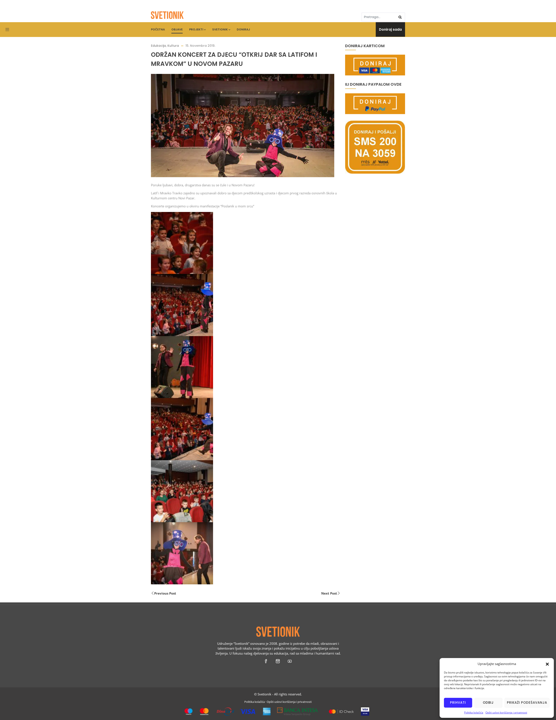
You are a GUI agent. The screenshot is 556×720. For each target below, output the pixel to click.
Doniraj (243, 29)
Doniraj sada (390, 29)
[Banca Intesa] (297, 710)
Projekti (196, 29)
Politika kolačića (473, 712)
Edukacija (158, 45)
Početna (158, 29)
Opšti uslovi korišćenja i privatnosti (506, 712)
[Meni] (7, 30)
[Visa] (365, 710)
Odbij (488, 702)
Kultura (173, 45)
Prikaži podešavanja (527, 702)
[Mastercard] (341, 710)
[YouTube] (290, 660)
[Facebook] (266, 660)
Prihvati (458, 702)
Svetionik (220, 29)
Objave (177, 29)
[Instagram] (278, 660)
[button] (547, 664)
